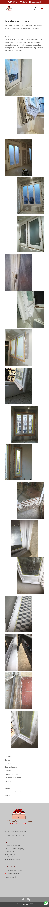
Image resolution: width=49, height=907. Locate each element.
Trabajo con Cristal (11, 774)
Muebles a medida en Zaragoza (15, 831)
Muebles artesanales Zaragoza (15, 835)
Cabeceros (9, 763)
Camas (7, 760)
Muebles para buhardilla (13, 792)
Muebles (8, 771)
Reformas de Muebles (13, 778)
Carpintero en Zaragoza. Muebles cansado (23, 25)
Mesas (7, 788)
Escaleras (8, 781)
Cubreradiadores (11, 767)
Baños (7, 785)
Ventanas (35, 28)
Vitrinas (7, 795)
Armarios (8, 756)
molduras (15, 28)
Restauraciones (25, 28)
